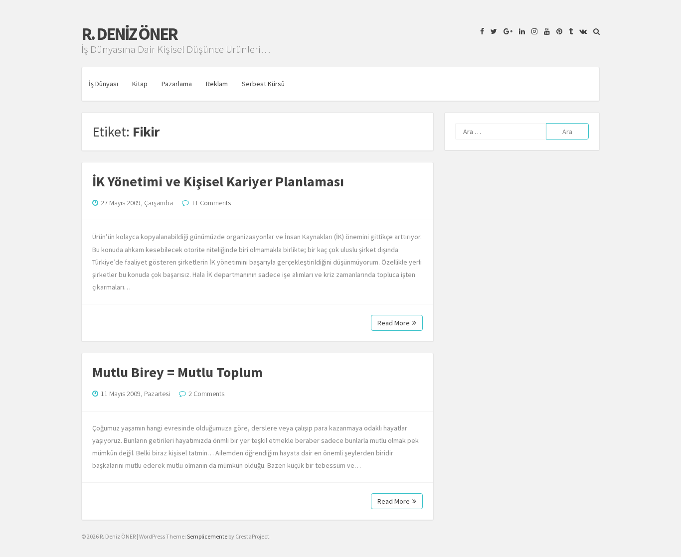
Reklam (217, 83)
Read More (393, 322)
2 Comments (206, 393)
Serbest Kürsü (263, 83)
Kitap (140, 83)
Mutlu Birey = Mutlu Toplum (177, 372)
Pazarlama (177, 83)
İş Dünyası (103, 83)
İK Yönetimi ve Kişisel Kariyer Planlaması (218, 181)
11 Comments (211, 202)
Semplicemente (207, 536)
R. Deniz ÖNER (129, 34)
